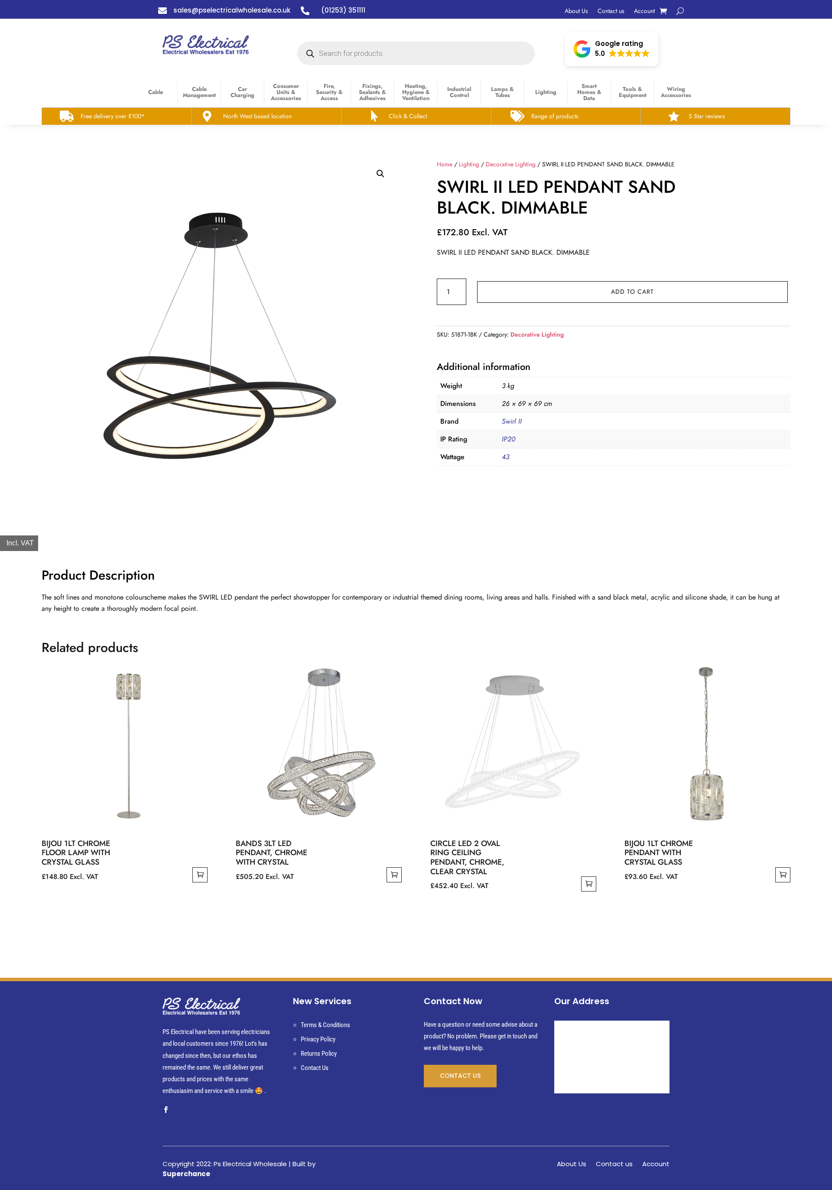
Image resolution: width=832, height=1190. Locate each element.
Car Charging (242, 92)
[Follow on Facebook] (165, 1109)
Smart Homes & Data (589, 92)
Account (644, 11)
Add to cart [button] (200, 874)
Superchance (186, 1173)
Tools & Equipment (633, 92)
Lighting (545, 92)
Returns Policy (319, 1053)
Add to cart (632, 291)
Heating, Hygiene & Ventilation (416, 92)
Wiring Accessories (676, 92)
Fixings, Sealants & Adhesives (372, 92)
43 (505, 457)
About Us (576, 11)
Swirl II (512, 421)
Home (444, 164)
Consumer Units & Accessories (286, 92)
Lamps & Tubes (502, 92)
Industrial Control (459, 92)
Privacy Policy (318, 1039)
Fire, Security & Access (329, 92)
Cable (155, 92)
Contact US (460, 1075)
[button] (612, 49)
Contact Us (314, 1068)
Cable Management (199, 92)
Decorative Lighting (511, 164)
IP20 (508, 439)
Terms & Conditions (325, 1025)
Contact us (611, 11)
